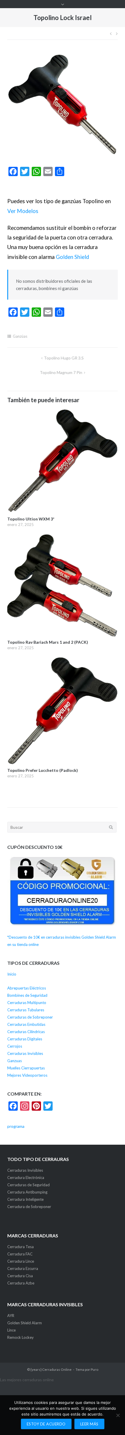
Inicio (11, 974)
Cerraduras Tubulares (25, 1010)
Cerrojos (14, 1046)
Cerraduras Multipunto (26, 1002)
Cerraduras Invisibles (25, 1053)
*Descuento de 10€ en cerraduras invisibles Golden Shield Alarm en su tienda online (61, 941)
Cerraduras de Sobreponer (30, 1017)
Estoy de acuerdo (46, 1424)
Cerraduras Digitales (24, 1039)
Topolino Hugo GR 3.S (64, 357)
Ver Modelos (22, 211)
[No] (118, 1415)
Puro (94, 1369)
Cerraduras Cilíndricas (26, 1031)
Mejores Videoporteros (27, 1075)
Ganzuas (14, 1060)
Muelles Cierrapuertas (26, 1068)
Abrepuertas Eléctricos (26, 988)
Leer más (89, 1424)
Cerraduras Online (57, 1369)
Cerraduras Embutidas (26, 1024)
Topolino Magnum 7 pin (61, 372)
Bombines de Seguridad (27, 995)
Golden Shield (72, 257)
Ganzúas (20, 336)
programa (15, 1126)
